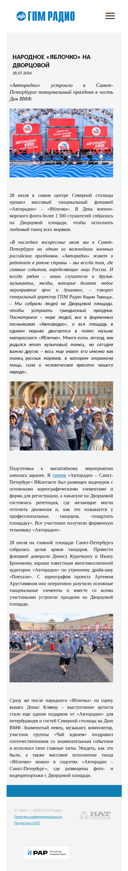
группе (59, 475)
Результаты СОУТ (27, 823)
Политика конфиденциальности (38, 817)
